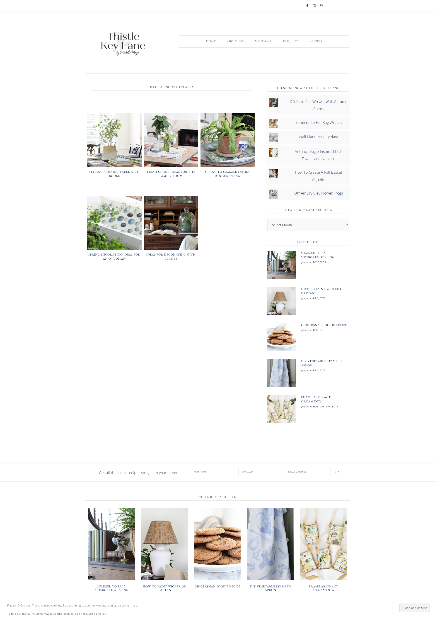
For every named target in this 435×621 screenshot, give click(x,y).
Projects (319, 298)
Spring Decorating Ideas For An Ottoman (114, 257)
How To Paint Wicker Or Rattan (164, 588)
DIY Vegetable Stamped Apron (270, 588)
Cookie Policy (97, 614)
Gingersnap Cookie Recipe (324, 325)
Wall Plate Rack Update (318, 136)
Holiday (318, 406)
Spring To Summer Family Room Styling (227, 174)
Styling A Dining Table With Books (114, 174)
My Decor (319, 262)
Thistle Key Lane (123, 44)
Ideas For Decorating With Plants (171, 257)
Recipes (318, 329)
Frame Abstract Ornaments (323, 588)
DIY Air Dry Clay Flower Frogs (318, 193)
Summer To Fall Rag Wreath (318, 122)
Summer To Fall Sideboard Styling (111, 588)
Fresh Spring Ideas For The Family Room (171, 174)
